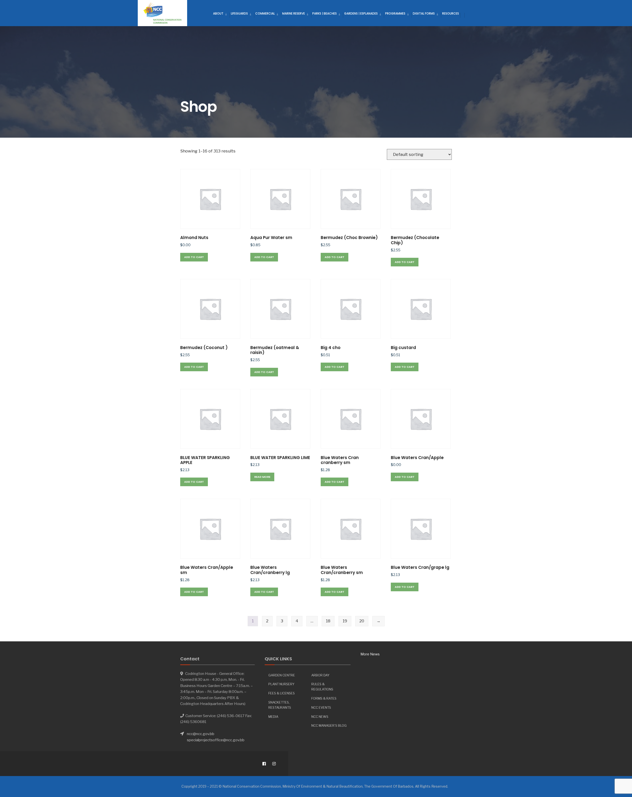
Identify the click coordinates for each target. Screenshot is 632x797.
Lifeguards (239, 13)
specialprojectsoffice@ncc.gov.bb (215, 740)
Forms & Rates (323, 698)
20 (361, 621)
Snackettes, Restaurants (279, 704)
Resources (450, 13)
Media (273, 717)
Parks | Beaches (324, 13)
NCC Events (321, 707)
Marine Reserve (293, 13)
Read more (262, 477)
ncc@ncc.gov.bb (200, 733)
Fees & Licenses (281, 693)
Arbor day (320, 675)
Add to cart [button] (194, 257)
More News (370, 654)
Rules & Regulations (322, 686)
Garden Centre (281, 675)
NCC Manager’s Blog (329, 725)
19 (345, 621)
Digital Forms (424, 13)
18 (328, 621)
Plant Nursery (281, 684)
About (218, 13)
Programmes (395, 13)
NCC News (319, 717)
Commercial (265, 13)
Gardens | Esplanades (361, 13)
